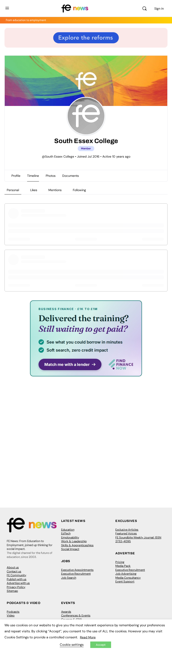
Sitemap (12, 591)
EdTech (66, 533)
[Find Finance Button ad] (86, 373)
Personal (13, 190)
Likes (33, 190)
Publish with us (16, 579)
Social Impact (70, 549)
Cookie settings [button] (72, 644)
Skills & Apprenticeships (77, 545)
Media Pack (123, 566)
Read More (88, 637)
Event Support (124, 581)
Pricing (119, 562)
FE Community (16, 575)
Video (11, 615)
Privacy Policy (16, 587)
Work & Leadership (74, 541)
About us (13, 567)
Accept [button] (100, 645)
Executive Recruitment (76, 574)
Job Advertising (125, 574)
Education (67, 530)
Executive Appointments (77, 570)
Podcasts (13, 612)
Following (79, 190)
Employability (70, 537)
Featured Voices (126, 533)
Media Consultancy (128, 578)
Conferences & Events (75, 615)
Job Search (68, 578)
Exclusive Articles (126, 530)
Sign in (159, 8)
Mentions (55, 190)
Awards (66, 612)
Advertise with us (18, 583)
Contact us (14, 571)
